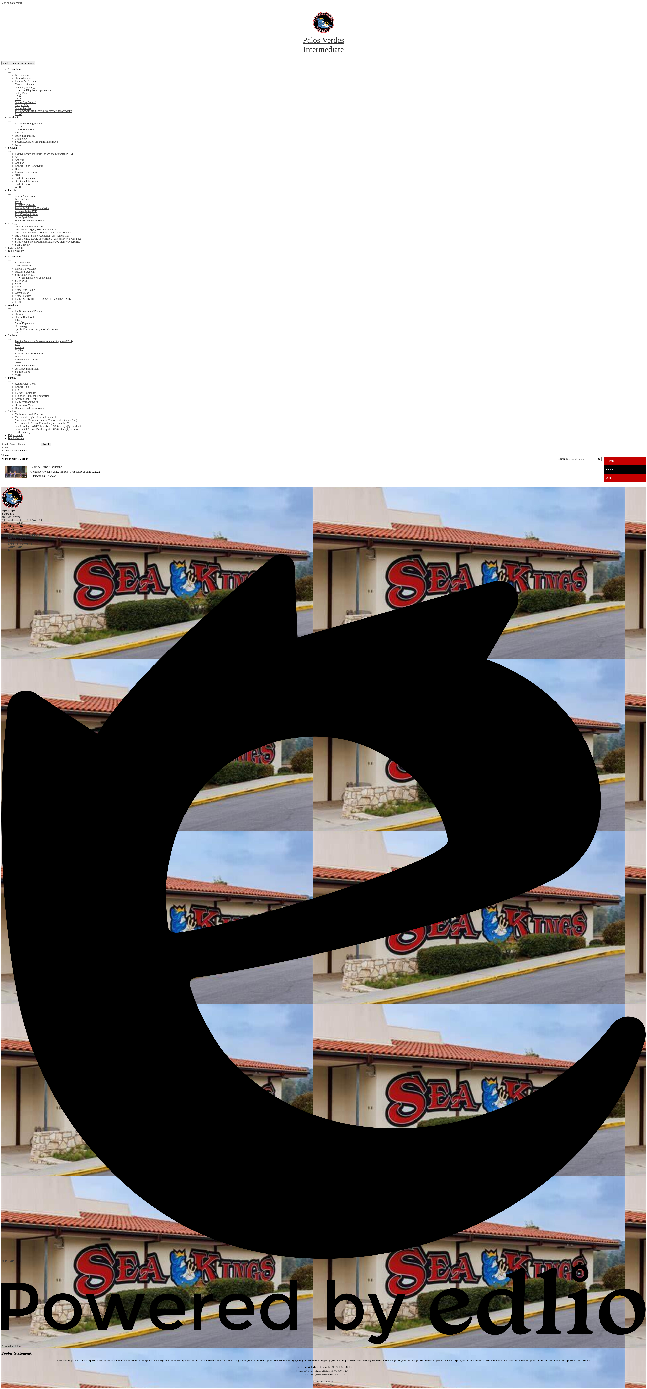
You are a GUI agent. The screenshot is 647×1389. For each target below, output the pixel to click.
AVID (18, 144)
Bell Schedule (22, 75)
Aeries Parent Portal (25, 196)
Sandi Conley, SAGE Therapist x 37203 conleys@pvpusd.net (48, 238)
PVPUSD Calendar (25, 205)
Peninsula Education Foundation (32, 208)
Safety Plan (21, 93)
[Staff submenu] (15, 224)
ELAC (18, 114)
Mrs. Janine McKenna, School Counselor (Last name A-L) (46, 232)
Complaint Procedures (323, 1381)
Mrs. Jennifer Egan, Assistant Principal (35, 229)
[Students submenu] (9, 151)
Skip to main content (12, 2)
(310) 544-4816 (17, 523)
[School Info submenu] (9, 72)
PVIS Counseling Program (29, 123)
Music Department (25, 135)
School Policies (23, 108)
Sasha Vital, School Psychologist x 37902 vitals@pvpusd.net (47, 241)
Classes (19, 126)
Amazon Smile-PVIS (26, 211)
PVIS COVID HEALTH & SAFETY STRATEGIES (43, 111)
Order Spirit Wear (24, 217)
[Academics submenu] (9, 121)
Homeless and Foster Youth (29, 220)
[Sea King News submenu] (33, 88)
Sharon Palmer (9, 450)
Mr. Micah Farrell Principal (29, 226)
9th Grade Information (27, 181)
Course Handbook (24, 129)
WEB (18, 187)
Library (19, 132)
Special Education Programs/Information (36, 141)
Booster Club (22, 199)
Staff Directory (23, 244)
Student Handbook (25, 178)
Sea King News (23, 87)
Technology (21, 138)
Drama (18, 169)
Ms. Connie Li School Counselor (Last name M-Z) (42, 235)
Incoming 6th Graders (26, 172)
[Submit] (599, 459)
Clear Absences (23, 78)
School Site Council (25, 102)
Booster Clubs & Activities (29, 165)
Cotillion (19, 162)
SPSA (18, 99)
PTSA (18, 202)
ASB (17, 156)
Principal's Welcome (25, 81)
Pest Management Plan (323, 1385)
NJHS (18, 175)
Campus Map (22, 105)
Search (5, 444)
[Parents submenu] (9, 194)
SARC (18, 96)
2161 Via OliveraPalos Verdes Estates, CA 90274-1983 (21, 518)
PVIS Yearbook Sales (26, 214)
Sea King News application (36, 90)
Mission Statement (24, 84)
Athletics (19, 159)
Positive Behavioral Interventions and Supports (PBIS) (44, 153)
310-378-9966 (337, 1367)
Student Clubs (22, 184)
